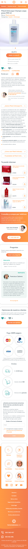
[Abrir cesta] (26, 2)
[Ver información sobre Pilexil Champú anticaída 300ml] (6, 192)
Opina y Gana (14, 499)
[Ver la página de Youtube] (21, 485)
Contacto (14, 495)
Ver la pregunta (14, 300)
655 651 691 (9, 537)
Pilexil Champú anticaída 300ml (18, 189)
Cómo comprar (19, 481)
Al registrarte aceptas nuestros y (14, 430)
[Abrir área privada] (21, 2)
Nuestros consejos (19, 455)
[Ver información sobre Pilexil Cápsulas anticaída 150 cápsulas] (6, 169)
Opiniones (8, 481)
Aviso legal (14, 505)
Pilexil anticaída (22, 6)
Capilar (10, 17)
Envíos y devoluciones (14, 515)
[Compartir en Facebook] (17, 74)
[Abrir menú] (2, 2)
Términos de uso (10, 430)
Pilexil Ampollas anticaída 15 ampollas (18, 178)
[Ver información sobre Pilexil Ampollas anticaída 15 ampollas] (6, 181)
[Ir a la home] (14, 522)
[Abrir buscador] (5, 2)
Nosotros (14, 492)
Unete (14, 435)
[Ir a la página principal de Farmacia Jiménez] (14, 2)
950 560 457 (13, 94)
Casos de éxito (19, 469)
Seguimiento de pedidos (14, 502)
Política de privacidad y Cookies (14, 508)
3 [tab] (15, 48)
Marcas (8, 455)
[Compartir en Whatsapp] (13, 74)
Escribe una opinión (14, 322)
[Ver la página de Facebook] (7, 485)
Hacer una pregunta (14, 255)
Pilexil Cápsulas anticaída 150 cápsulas (18, 166)
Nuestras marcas (12, 6)
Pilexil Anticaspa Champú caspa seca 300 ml (18, 201)
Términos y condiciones (14, 511)
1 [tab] (12, 48)
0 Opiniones (16, 71)
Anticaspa (17, 17)
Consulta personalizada (14, 93)
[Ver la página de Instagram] (11, 485)
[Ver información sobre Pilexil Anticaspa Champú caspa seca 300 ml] (6, 204)
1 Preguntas (5, 71)
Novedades (8, 469)
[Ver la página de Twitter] (16, 485)
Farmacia (3, 6)
